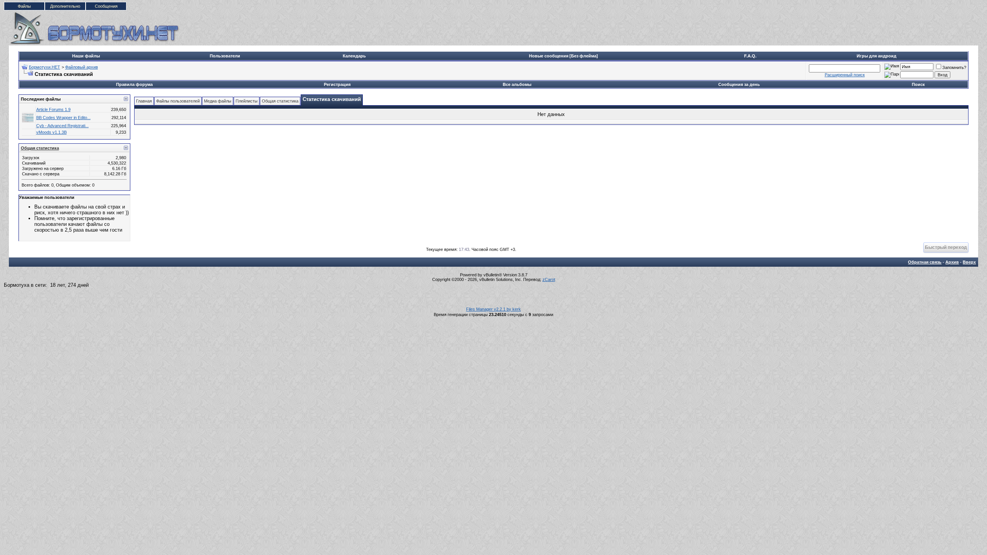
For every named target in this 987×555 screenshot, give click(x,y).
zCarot (548, 279)
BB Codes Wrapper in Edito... (63, 117)
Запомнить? (954, 67)
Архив (952, 262)
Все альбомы (517, 84)
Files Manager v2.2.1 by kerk (493, 309)
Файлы (24, 6)
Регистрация (337, 84)
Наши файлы (86, 56)
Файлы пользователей (178, 101)
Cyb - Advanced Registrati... (62, 125)
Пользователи (225, 56)
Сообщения (106, 6)
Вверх (969, 262)
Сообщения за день (739, 84)
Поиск (918, 84)
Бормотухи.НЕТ (44, 67)
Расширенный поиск (845, 74)
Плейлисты (247, 101)
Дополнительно (65, 6)
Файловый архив (81, 67)
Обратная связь (925, 262)
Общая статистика (40, 148)
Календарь (354, 56)
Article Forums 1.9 (53, 109)
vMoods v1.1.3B (51, 132)
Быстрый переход (946, 247)
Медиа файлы (217, 101)
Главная (144, 101)
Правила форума (134, 84)
